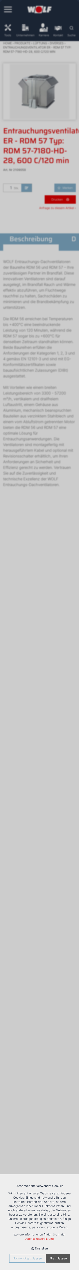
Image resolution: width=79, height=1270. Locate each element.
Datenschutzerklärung (39, 1238)
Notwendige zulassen (27, 1258)
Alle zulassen (58, 1258)
